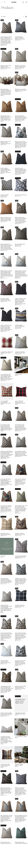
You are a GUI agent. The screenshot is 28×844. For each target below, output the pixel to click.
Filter (4, 16)
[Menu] (1, 2)
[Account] (23, 2)
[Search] (4, 2)
